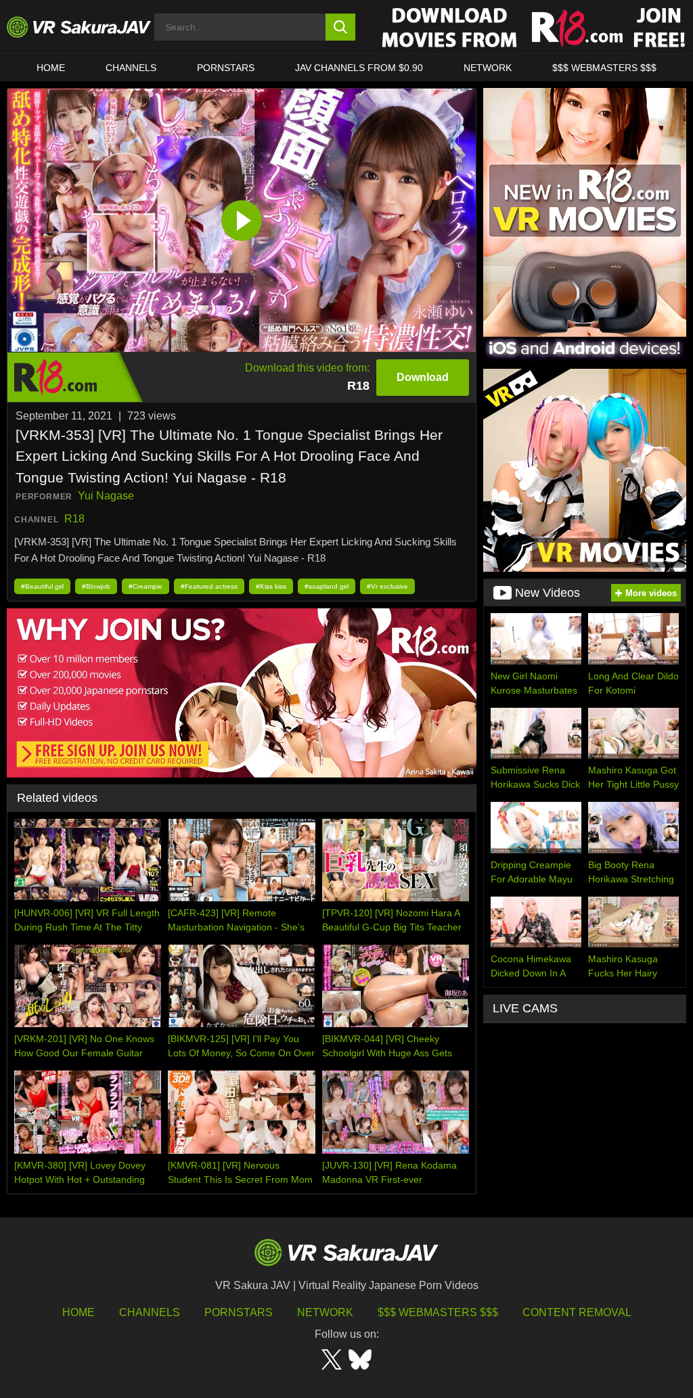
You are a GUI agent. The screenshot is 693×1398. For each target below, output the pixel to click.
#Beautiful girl (42, 586)
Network (488, 67)
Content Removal (576, 1312)
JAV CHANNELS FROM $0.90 (359, 67)
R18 (74, 518)
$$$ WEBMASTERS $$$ (604, 67)
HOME (51, 67)
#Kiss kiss (271, 586)
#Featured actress (209, 586)
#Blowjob (96, 586)
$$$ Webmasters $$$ (438, 1312)
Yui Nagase (106, 495)
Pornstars (225, 67)
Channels (131, 67)
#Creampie (145, 586)
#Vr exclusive (387, 586)
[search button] (341, 27)
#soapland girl (327, 586)
